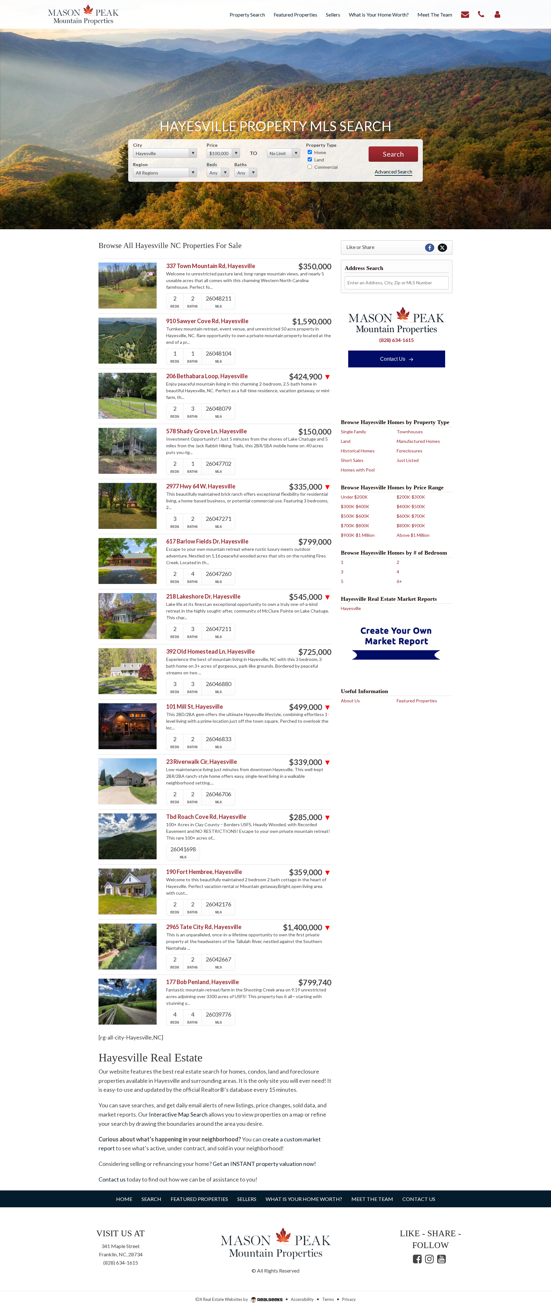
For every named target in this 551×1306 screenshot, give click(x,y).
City (137, 145)
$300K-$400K (355, 506)
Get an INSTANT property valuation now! (264, 1163)
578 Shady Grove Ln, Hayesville (206, 431)
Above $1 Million (413, 535)
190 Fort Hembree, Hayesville (204, 872)
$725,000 (314, 652)
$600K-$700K (411, 516)
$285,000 (310, 817)
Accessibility (302, 1299)
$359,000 (310, 872)
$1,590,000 (311, 321)
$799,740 (314, 982)
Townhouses (410, 431)
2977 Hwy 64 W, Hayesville (200, 486)
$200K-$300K (411, 497)
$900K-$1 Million (358, 535)
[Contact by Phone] (481, 14)
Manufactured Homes (418, 441)
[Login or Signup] (497, 14)
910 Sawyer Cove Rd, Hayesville (207, 321)
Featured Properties (417, 700)
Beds (212, 164)
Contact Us (393, 359)
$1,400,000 (307, 927)
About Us (350, 700)
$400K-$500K (411, 506)
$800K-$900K (411, 525)
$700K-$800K (355, 525)
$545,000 (310, 597)
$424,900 (310, 376)
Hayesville (351, 608)
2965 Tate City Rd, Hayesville (203, 927)
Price (212, 145)
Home (319, 152)
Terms (328, 1299)
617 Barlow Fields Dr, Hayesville (207, 541)
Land (318, 159)
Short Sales (352, 460)
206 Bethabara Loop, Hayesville (207, 376)
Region (140, 164)
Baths (240, 164)
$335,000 (310, 487)
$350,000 (314, 266)
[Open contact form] (465, 14)
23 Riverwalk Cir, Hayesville (201, 761)
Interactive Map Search (178, 1114)
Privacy (349, 1299)
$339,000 (310, 762)
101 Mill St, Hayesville (194, 706)
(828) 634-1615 (396, 340)
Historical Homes (358, 450)
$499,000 (310, 707)
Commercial (325, 167)
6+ (399, 581)
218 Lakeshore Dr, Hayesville (203, 596)
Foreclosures (409, 450)
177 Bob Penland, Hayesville (202, 982)
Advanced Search (393, 171)
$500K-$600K (355, 516)
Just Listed (408, 460)
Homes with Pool (358, 469)
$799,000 (314, 542)
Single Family (353, 431)
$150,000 (314, 432)
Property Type (321, 145)
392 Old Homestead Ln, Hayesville (210, 651)
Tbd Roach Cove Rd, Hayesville (206, 816)
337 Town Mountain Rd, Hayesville (210, 266)
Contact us (112, 1179)
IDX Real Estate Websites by (222, 1299)
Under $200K (354, 497)
